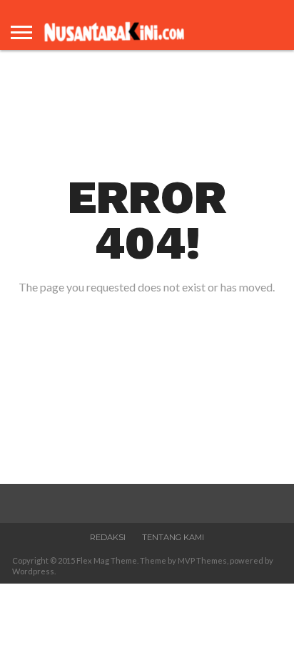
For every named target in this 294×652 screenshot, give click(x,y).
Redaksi (108, 537)
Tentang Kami (173, 537)
